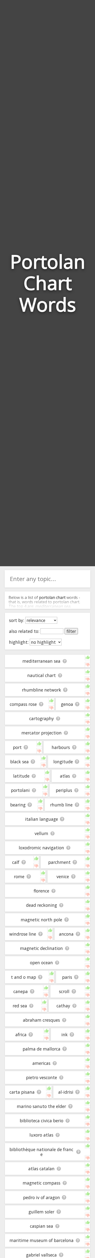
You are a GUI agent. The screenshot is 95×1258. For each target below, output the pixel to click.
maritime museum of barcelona (42, 1240)
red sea (20, 1006)
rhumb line (61, 805)
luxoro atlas (41, 1135)
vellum (41, 833)
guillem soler (41, 1212)
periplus (64, 790)
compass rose (23, 704)
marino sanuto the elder (41, 1106)
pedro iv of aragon (41, 1197)
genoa (67, 704)
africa (21, 1034)
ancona (66, 934)
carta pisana (22, 1092)
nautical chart (41, 675)
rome (19, 876)
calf (15, 862)
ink (64, 1034)
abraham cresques (41, 1020)
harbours (61, 747)
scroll (64, 991)
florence (41, 891)
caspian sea (41, 1226)
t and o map (23, 977)
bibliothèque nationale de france (41, 1152)
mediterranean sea (41, 661)
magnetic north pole (41, 920)
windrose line (22, 934)
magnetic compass (41, 1183)
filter (71, 631)
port (17, 747)
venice (63, 876)
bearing (18, 805)
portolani (20, 790)
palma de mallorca (41, 1049)
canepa (20, 991)
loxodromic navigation (41, 848)
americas (41, 1063)
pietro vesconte (41, 1077)
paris (67, 977)
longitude (63, 761)
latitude (21, 776)
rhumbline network (41, 690)
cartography (41, 718)
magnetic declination (41, 948)
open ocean (41, 962)
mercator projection (41, 733)
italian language (41, 819)
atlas (65, 776)
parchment (59, 862)
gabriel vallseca (41, 1255)
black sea (19, 761)
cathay (63, 1006)
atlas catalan (41, 1168)
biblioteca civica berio (41, 1120)
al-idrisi (65, 1092)
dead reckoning (41, 905)
